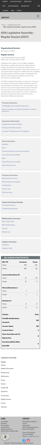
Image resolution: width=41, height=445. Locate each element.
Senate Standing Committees (11, 162)
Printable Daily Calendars (10, 209)
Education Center (13, 6)
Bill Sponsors (6, 232)
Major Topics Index (8, 221)
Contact (19, 10)
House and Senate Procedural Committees (15, 151)
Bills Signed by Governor (10, 178)
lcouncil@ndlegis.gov (32, 436)
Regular (3, 362)
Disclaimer (4, 423)
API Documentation (6, 429)
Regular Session (6, 399)
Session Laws (6, 189)
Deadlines (5, 144)
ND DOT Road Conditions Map (9, 431)
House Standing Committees (11, 155)
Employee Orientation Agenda (11, 128)
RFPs (3, 6)
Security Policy (5, 427)
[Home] (5, 16)
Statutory (4, 407)
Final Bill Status (6, 185)
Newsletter (27, 1)
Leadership (4, 388)
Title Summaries (7, 192)
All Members (5, 376)
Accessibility (4, 421)
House (3, 380)
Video (12, 10)
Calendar (5, 10)
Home (3, 25)
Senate (3, 384)
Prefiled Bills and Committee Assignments (15, 106)
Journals (4, 228)
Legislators (5, 245)
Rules (3, 158)
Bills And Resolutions (8, 225)
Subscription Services (9, 165)
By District (4, 391)
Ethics (4, 148)
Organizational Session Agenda (12, 124)
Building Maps (25, 6)
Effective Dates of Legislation (11, 182)
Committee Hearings (8, 205)
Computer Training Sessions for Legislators (15, 131)
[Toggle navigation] (37, 16)
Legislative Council (15, 1)
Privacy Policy (5, 425)
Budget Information (7, 368)
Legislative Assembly (13, 25)
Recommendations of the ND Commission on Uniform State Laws (19, 110)
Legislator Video (7, 248)
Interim (3, 365)
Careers (4, 1)
